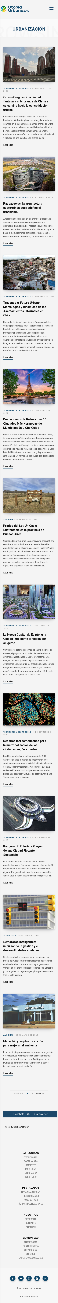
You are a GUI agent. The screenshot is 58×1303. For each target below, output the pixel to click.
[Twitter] (21, 1278)
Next (38, 1093)
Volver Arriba (30, 1297)
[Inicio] (15, 12)
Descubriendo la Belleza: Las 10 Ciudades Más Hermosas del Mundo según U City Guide (24, 424)
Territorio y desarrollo (17, 88)
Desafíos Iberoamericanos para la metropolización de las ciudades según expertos (24, 745)
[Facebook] (12, 1278)
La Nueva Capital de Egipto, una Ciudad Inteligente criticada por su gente (24, 639)
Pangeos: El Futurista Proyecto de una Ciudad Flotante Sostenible (24, 851)
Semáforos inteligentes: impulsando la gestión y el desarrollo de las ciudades (21, 946)
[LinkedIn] (45, 1278)
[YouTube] (37, 1278)
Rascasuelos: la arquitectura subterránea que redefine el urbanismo (22, 208)
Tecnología (9, 936)
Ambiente (8, 520)
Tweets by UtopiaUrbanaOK (16, 1127)
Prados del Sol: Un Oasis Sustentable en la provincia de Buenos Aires (23, 530)
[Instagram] (29, 1278)
